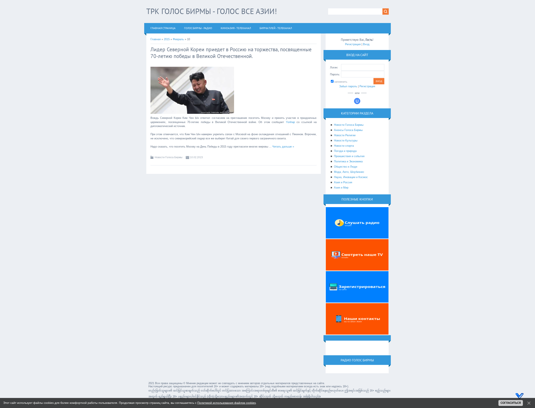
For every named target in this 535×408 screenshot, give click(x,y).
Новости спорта (344, 145)
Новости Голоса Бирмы (168, 157)
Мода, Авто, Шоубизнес (349, 171)
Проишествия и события (349, 156)
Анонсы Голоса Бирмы (348, 130)
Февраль (178, 39)
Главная (155, 39)
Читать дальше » (283, 146)
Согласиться (511, 402)
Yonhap (290, 122)
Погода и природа (345, 151)
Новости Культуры (345, 140)
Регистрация (353, 44)
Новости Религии (344, 135)
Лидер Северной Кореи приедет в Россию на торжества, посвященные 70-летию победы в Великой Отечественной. (231, 52)
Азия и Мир (341, 187)
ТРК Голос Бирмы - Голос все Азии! (211, 11)
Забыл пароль (348, 86)
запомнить (340, 81)
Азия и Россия (343, 182)
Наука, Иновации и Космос (351, 177)
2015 (167, 39)
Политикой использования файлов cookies (226, 402)
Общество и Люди (345, 166)
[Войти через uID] (357, 101)
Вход (366, 44)
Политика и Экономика (348, 161)
